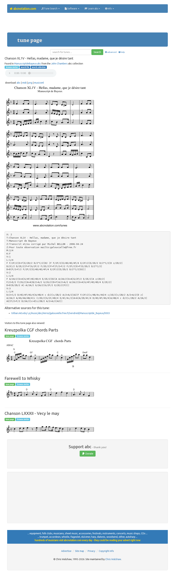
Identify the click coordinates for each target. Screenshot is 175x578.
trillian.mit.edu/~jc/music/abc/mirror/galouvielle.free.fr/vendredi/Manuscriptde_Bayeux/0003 (60, 313)
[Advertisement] (87, 24)
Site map (79, 551)
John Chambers (59, 63)
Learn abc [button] (93, 8)
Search (97, 52)
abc (19, 82)
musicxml (39, 82)
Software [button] (72, 8)
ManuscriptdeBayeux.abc (27, 63)
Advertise (66, 551)
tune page (10, 336)
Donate (89, 453)
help (123, 52)
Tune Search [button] (50, 8)
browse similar (12, 67)
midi (24, 82)
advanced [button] (112, 52)
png (30, 82)
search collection (39, 67)
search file (25, 67)
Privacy (91, 551)
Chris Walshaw (113, 559)
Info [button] (109, 8)
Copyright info (106, 551)
